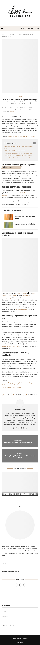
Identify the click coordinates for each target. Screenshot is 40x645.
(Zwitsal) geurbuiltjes (21, 309)
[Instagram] (26, 28)
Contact (4, 611)
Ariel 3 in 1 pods (22, 293)
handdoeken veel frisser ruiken (10, 346)
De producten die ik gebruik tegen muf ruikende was (18, 147)
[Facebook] (21, 28)
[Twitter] (24, 28)
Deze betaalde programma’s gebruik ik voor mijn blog (17, 383)
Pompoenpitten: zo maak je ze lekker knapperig (25, 217)
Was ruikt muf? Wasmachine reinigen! (15, 151)
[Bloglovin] (35, 28)
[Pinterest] (29, 28)
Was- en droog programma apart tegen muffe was (18, 155)
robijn (7, 394)
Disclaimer (5, 616)
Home (3, 34)
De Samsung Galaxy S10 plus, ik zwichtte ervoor (16, 385)
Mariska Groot (13, 102)
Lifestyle (12, 34)
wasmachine (31, 394)
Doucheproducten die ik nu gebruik (11, 387)
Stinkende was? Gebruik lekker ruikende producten (18, 153)
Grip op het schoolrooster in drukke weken (25, 225)
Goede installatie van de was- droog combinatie (18, 158)
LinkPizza (12, 111)
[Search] (38, 28)
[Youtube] (32, 28)
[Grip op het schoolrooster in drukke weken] (8, 225)
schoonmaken (18, 394)
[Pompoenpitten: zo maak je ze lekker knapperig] (8, 217)
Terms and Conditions (8, 625)
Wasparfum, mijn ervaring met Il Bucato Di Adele (21, 136)
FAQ (3, 621)
